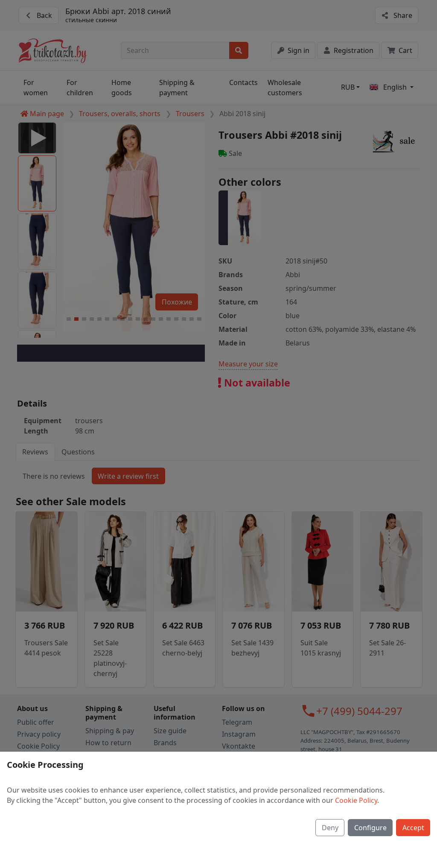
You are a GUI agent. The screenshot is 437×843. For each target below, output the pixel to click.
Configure (370, 827)
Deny (330, 827)
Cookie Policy (356, 800)
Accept (413, 827)
